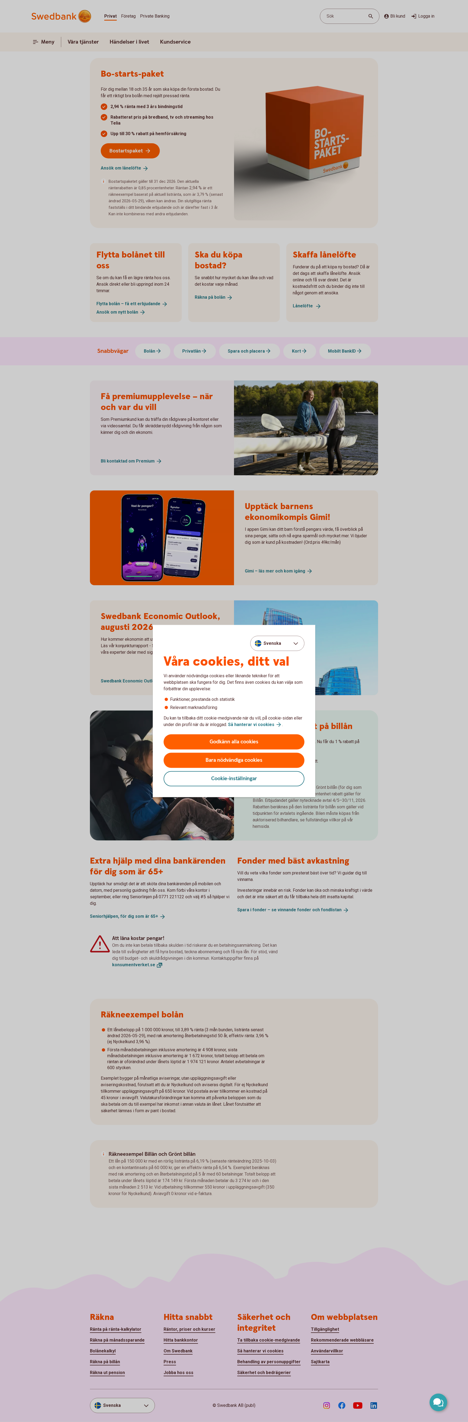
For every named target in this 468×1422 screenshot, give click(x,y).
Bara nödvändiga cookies (234, 760)
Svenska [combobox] (272, 643)
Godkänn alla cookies (234, 741)
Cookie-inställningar (234, 778)
